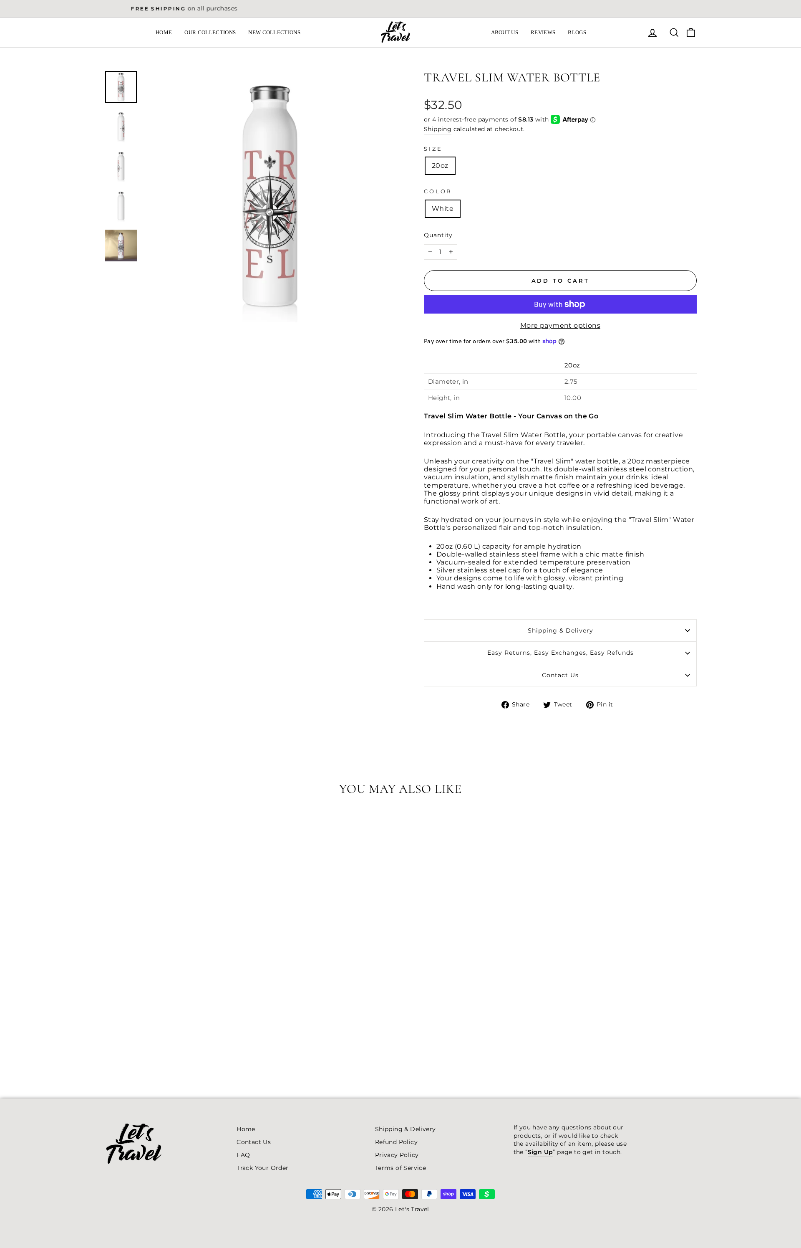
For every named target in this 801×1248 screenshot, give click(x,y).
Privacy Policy (397, 1155)
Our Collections (210, 32)
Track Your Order (262, 1168)
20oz (440, 166)
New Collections (274, 32)
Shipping (437, 129)
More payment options (560, 325)
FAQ (243, 1155)
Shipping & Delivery (560, 630)
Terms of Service (400, 1168)
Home (164, 32)
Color (438, 191)
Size (433, 149)
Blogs (577, 32)
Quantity (438, 235)
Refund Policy (396, 1142)
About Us (505, 32)
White (442, 209)
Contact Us (560, 675)
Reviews (543, 32)
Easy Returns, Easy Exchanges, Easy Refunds (560, 652)
